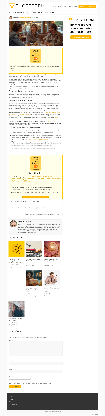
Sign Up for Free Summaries (87, 6)
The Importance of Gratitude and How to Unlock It (32, 289)
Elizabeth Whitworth (24, 17)
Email (11, 369)
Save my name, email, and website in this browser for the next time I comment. (30, 383)
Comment (12, 340)
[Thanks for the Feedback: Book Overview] (16, 301)
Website (11, 377)
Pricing (59, 6)
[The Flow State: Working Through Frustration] (52, 242)
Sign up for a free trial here (26, 71)
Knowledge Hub (72, 6)
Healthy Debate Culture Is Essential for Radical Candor (51, 289)
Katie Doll (30, 293)
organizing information (52, 121)
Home (54, 6)
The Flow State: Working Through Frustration (51, 260)
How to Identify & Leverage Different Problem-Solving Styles (15, 260)
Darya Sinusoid (14, 322)
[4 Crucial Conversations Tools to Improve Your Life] (34, 242)
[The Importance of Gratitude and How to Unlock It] (34, 270)
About (64, 6)
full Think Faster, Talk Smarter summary (36, 184)
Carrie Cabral (31, 263)
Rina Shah (48, 293)
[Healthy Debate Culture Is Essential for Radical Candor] (52, 270)
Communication (42, 202)
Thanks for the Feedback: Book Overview (16, 319)
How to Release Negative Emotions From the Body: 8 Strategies (43, 214)
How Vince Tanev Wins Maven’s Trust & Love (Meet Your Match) (28, 208)
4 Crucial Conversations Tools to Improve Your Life (34, 260)
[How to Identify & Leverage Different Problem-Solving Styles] (16, 242)
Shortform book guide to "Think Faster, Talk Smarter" (42, 65)
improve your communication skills (38, 139)
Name (11, 361)
